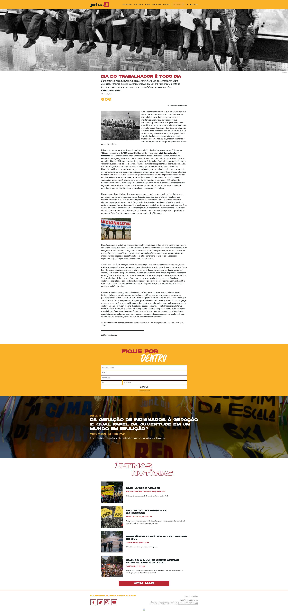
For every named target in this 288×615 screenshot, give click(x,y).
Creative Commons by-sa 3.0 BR (188, 604)
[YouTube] (196, 4)
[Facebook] (187, 4)
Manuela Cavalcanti (134, 492)
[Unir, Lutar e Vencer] (113, 492)
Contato (166, 4)
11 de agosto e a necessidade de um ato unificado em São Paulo (147, 496)
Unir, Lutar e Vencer (143, 488)
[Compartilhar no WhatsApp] (109, 99)
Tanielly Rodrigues (133, 517)
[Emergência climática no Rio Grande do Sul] (113, 541)
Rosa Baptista (149, 492)
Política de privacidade (144, 390)
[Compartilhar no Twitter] (106, 99)
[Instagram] (193, 4)
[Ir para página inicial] (99, 7)
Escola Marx (157, 4)
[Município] (155, 382)
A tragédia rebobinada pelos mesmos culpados (142, 547)
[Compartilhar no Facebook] (102, 99)
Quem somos (127, 4)
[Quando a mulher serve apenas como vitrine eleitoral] (113, 566)
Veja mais (144, 583)
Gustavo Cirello (132, 542)
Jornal (147, 4)
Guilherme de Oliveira (111, 91)
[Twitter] (190, 4)
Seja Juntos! (138, 4)
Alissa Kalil (130, 566)
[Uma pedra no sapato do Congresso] (113, 517)
